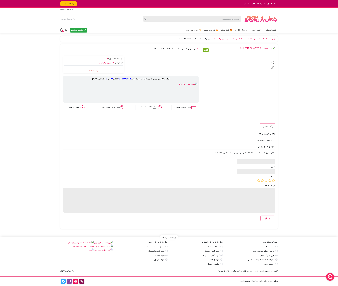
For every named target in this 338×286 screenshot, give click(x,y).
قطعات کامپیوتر (260, 38)
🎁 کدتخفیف (226, 30)
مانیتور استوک (213, 264)
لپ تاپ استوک (213, 246)
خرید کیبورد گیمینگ (156, 251)
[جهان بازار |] (261, 19)
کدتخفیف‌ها (67, 3)
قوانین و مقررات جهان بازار (263, 251)
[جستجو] (145, 19)
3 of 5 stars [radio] (266, 180)
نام (274, 157)
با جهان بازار (242, 30)
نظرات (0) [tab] (266, 127)
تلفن (273, 167)
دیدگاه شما (270, 185)
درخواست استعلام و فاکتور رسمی (261, 259)
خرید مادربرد (160, 255)
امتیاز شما (271, 177)
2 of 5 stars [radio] (269, 180)
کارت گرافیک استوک (211, 255)
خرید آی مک (215, 259)
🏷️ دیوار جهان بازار (193, 30)
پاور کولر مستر (219, 38)
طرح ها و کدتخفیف (266, 255)
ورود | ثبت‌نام (66, 19)
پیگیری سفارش (77, 30)
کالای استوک (271, 30)
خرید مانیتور (159, 259)
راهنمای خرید (269, 264)
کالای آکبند (256, 30)
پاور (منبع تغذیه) (234, 38)
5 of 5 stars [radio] (258, 180)
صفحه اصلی (269, 246)
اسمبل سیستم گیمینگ (155, 246)
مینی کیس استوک (212, 251)
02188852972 (66, 9)
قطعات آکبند (247, 38)
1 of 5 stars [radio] (273, 180)
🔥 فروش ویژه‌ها (211, 30)
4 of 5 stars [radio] (262, 180)
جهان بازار (272, 38)
